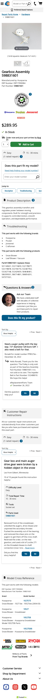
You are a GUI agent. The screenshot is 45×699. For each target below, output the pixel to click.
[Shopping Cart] (40, 3)
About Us (8, 678)
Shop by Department (14, 673)
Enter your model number (16, 176)
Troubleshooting (26, 191)
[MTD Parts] (7, 647)
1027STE (27, 600)
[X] (24, 687)
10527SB (27, 617)
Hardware (25, 14)
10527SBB (27, 628)
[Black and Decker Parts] (7, 641)
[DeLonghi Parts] (21, 647)
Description (9, 191)
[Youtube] (34, 687)
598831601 (10, 516)
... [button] (29, 548)
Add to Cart (28, 144)
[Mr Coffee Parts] (34, 647)
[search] (29, 4)
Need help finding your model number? (22, 170)
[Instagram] (15, 687)
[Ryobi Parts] (34, 641)
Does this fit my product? (21, 318)
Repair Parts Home (10, 14)
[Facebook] (6, 687)
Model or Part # (20, 3)
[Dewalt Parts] (21, 641)
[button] (2, 3)
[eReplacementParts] (7, 3)
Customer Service (12, 668)
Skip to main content (22, 6)
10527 (26, 609)
